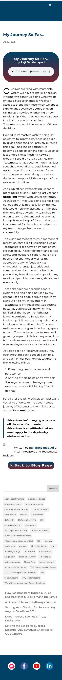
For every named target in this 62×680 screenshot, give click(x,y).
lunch (53, 546)
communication (40, 509)
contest (23, 514)
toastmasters (11, 578)
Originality (9, 556)
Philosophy (45, 556)
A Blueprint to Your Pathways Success (30, 602)
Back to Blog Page (33, 465)
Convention (37, 514)
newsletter (29, 551)
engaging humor (12, 525)
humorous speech (40, 530)
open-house (45, 551)
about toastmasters (14, 499)
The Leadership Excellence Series (20, 572)
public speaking (12, 562)
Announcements (12, 504)
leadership (9, 546)
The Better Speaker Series (43, 567)
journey (48, 541)
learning (23, 546)
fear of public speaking (15, 530)
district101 (9, 520)
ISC (38, 541)
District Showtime (27, 520)
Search (53, 488)
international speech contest (18, 541)
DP (41, 520)
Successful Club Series (15, 567)
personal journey (27, 556)
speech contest (46, 562)
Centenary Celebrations (16, 509)
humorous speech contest (17, 535)
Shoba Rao (29, 562)
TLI (42, 572)
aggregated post (36, 499)
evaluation (30, 525)
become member (34, 504)
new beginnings (12, 551)
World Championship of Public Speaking (24, 583)
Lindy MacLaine (38, 546)
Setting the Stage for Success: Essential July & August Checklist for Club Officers (29, 629)
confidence (10, 514)
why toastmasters (31, 578)
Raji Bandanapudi (41, 447)
